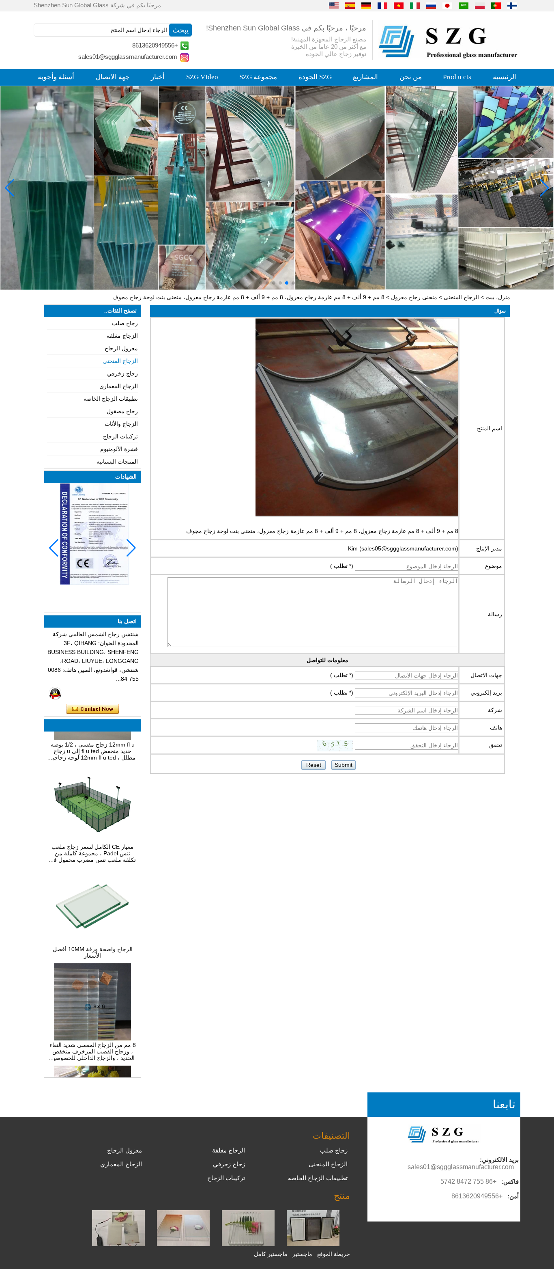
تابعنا (504, 1104)
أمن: (513, 1196)
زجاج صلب (125, 323)
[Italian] (415, 5)
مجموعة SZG (258, 77)
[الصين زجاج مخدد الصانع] (248, 1244)
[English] (334, 5)
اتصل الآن (93, 709)
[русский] (431, 5)
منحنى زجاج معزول (414, 297)
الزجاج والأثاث (121, 424)
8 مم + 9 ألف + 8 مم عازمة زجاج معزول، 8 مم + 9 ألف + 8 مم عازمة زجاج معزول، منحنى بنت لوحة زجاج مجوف (322, 531)
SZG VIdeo (202, 77)
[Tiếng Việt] (399, 5)
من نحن (410, 77)
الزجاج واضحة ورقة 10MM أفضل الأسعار (93, 937)
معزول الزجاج (121, 348)
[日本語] (447, 5)
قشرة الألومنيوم (119, 449)
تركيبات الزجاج (120, 436)
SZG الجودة (315, 77)
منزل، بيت (497, 297)
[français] (382, 5)
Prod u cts (457, 77)
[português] (496, 5)
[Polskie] (480, 5)
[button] (293, 283)
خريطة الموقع (333, 1254)
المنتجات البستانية (117, 461)
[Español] (350, 5)
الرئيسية (504, 77)
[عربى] (463, 5)
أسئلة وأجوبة (56, 77)
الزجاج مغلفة (122, 335)
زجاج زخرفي (122, 373)
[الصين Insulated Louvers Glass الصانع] (313, 1244)
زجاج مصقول (122, 411)
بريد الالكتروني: (499, 1159)
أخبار (158, 77)
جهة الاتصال (113, 77)
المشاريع (365, 77)
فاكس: (510, 1181)
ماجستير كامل (271, 1254)
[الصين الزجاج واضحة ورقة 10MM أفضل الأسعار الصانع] (92, 928)
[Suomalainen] (512, 5)
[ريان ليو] (55, 693)
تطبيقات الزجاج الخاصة (111, 398)
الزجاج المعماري (118, 386)
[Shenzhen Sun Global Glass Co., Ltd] (449, 56)
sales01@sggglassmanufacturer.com (127, 56)
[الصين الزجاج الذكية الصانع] (118, 1244)
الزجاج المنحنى (461, 297)
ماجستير (302, 1254)
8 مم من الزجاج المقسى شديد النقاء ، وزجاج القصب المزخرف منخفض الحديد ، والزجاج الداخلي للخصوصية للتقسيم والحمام (92, 1037)
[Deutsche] (366, 5)
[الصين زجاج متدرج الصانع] (183, 1244)
